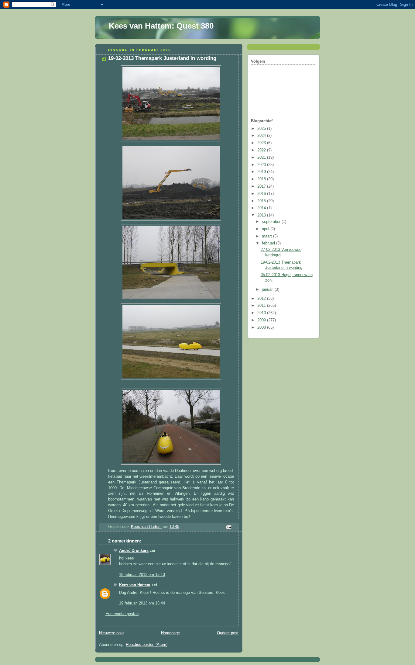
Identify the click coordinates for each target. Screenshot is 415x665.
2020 (262, 165)
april (266, 229)
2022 (262, 150)
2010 (262, 313)
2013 (262, 215)
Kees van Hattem (134, 585)
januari (268, 289)
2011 (262, 305)
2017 (262, 186)
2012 (262, 298)
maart (267, 236)
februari (269, 243)
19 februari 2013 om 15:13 (142, 575)
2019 (262, 172)
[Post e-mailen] (228, 527)
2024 (262, 135)
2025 (262, 128)
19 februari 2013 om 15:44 (142, 603)
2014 (262, 208)
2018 (262, 179)
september (272, 222)
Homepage (170, 633)
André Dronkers (134, 551)
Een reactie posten (122, 614)
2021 (262, 157)
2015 (262, 201)
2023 (262, 143)
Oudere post (227, 633)
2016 (262, 194)
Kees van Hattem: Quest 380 (161, 25)
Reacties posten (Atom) (146, 644)
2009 (262, 320)
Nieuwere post (111, 633)
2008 (262, 327)
